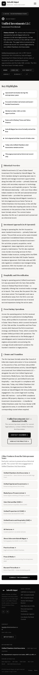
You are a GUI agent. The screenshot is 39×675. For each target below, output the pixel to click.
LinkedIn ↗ (6, 74)
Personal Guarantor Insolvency (27, 610)
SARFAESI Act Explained (28, 592)
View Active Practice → (19, 441)
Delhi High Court (6, 661)
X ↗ (27, 74)
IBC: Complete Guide (27, 598)
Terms (35, 670)
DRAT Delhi (23, 661)
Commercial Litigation (27, 614)
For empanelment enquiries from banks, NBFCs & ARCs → (19, 654)
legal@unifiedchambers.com (10, 628)
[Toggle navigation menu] (35, 3)
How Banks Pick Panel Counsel (27, 618)
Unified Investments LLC (10, 53)
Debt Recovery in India (28, 606)
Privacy (30, 670)
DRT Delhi (15, 661)
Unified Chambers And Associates (17, 47)
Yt (7, 611)
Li (3, 611)
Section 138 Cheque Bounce (27, 602)
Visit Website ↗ (27, 70)
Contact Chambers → (19, 435)
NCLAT (3, 664)
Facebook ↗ (18, 74)
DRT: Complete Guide (27, 595)
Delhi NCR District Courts (14, 664)
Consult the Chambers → (19, 577)
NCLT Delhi (31, 661)
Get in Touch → (9, 637)
